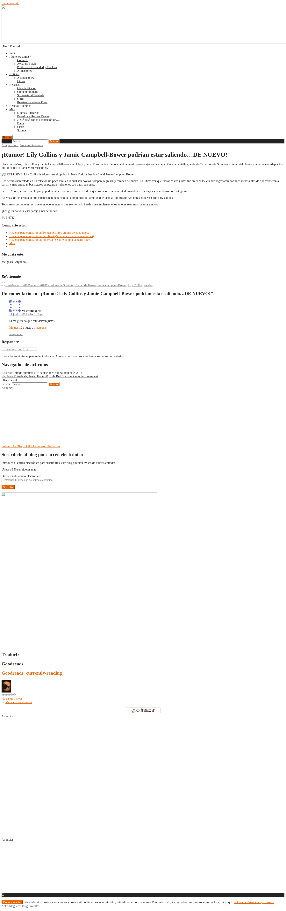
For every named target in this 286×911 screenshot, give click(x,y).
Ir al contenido (10, 3)
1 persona (40, 327)
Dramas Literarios (28, 112)
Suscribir (8, 487)
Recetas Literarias (20, 105)
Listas (20, 126)
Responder (16, 334)
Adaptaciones (25, 77)
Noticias (14, 74)
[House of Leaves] (6, 691)
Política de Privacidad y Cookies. (254, 902)
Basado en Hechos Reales (33, 116)
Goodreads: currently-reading (32, 673)
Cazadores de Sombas (59, 285)
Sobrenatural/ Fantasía (30, 95)
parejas (148, 285)
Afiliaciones (24, 70)
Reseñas (14, 84)
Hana (8, 285)
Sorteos (21, 130)
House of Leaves (12, 698)
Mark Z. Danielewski (18, 702)
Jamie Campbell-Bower (111, 285)
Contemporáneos (27, 91)
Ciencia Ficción (26, 88)
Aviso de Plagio (27, 63)
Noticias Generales (31, 145)
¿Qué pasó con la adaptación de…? (39, 119)
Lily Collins (135, 285)
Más (12, 109)
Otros (20, 98)
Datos (20, 123)
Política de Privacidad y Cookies (37, 67)
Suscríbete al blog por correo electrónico (42, 454)
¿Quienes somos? (20, 56)
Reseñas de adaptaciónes (32, 102)
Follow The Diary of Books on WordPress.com (31, 446)
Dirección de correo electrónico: (21, 476)
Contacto (22, 60)
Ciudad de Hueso (85, 285)
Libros (21, 81)
